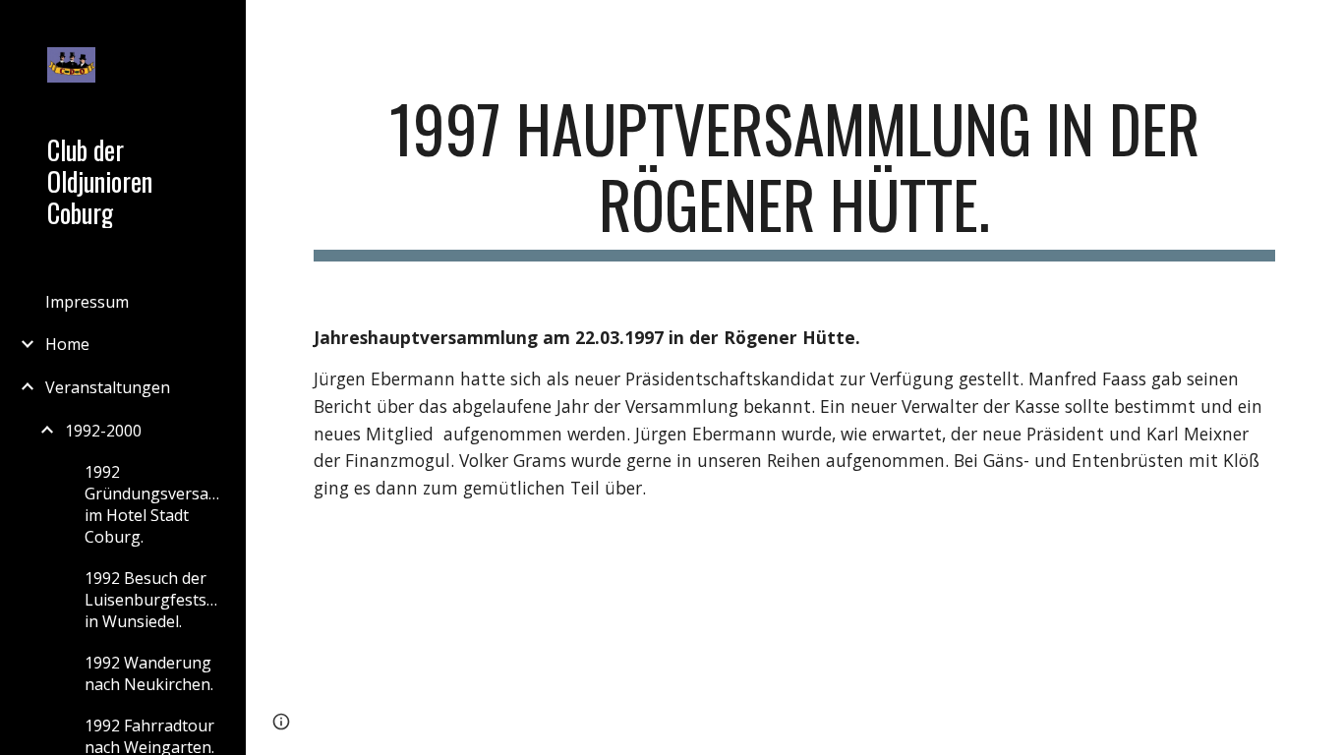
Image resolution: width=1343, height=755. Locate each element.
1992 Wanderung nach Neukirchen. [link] (149, 673)
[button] (1319, 27)
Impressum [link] (87, 302)
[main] (795, 176)
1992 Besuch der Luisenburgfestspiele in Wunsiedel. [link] (156, 599)
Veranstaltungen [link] (107, 387)
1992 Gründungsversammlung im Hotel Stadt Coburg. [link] (156, 504)
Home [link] (67, 344)
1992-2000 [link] (103, 430)
